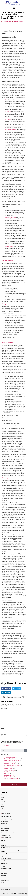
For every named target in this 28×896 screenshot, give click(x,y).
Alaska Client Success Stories (11, 760)
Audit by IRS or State (9, 770)
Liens (6, 100)
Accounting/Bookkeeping (10, 757)
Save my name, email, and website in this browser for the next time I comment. (12, 742)
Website (3, 734)
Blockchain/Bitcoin (9, 776)
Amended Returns (8, 762)
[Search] (25, 750)
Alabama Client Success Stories (12, 758)
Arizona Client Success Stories (12, 765)
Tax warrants (8, 111)
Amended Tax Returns (9, 763)
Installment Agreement (10, 217)
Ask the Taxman (8, 768)
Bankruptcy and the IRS (10, 775)
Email (3, 728)
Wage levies (8, 119)
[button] (14, 7)
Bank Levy (6, 773)
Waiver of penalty (9, 246)
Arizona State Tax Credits (10, 767)
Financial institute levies (10, 129)
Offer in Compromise (10, 209)
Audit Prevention (8, 772)
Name (3, 722)
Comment (4, 708)
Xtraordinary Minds (10, 887)
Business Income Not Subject (11, 778)
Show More (14, 784)
